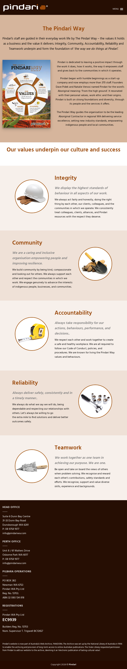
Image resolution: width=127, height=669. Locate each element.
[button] (116, 7)
